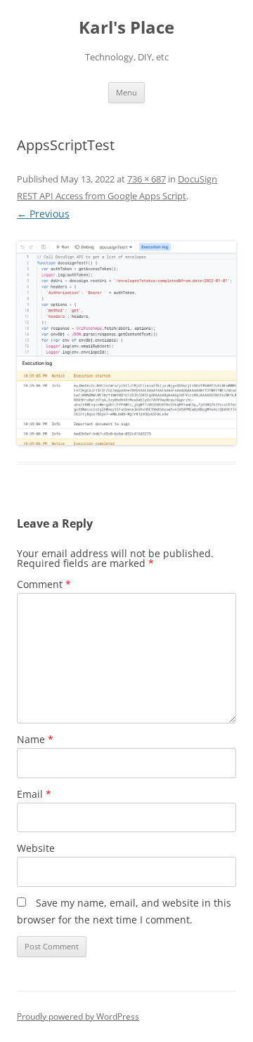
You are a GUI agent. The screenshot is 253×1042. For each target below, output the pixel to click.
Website (36, 848)
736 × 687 (146, 179)
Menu (126, 92)
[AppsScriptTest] (126, 343)
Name (35, 739)
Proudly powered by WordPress (78, 1016)
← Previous (43, 213)
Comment (44, 584)
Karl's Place (126, 28)
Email (34, 794)
